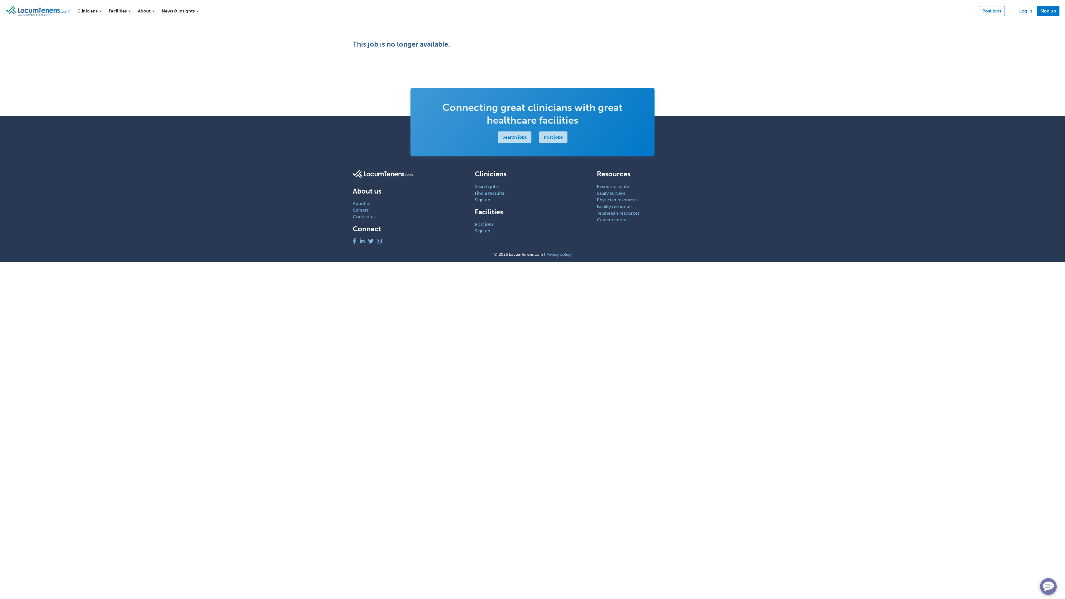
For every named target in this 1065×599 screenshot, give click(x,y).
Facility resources (614, 206)
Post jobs (991, 11)
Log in (1025, 11)
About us (362, 203)
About (144, 11)
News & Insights (178, 11)
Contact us (364, 216)
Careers (361, 210)
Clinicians (87, 11)
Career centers (612, 219)
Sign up (1048, 11)
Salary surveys (611, 193)
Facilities (118, 11)
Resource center (614, 186)
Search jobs (515, 137)
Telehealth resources (618, 213)
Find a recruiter (490, 193)
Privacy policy (558, 254)
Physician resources (617, 199)
